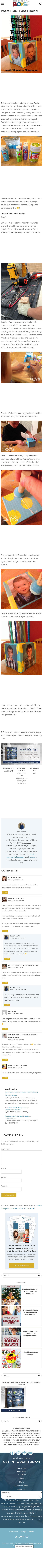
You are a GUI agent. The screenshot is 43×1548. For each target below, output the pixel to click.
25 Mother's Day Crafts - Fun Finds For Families (17, 1116)
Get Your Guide (21, 1265)
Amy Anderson (15, 1065)
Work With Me (21, 1486)
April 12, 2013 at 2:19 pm (16, 880)
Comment (5, 1149)
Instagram (32, 857)
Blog (21, 1478)
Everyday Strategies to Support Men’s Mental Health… (30, 1312)
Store (21, 1482)
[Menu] (2, 4)
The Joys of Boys (21, 4)
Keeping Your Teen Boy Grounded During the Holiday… (30, 1333)
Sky (9, 1011)
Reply (5, 892)
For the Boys (21, 783)
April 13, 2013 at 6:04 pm (18, 989)
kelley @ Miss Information (21, 965)
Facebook (20, 857)
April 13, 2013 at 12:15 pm (18, 938)
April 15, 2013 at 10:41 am (16, 1039)
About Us (21, 1474)
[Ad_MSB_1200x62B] (21, 763)
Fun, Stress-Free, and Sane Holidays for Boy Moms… (30, 1291)
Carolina (12, 878)
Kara (12, 936)
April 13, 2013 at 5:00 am (16, 900)
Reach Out (21, 1468)
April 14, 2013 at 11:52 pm (16, 1013)
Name (4, 1168)
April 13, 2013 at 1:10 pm (15, 967)
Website (4, 1186)
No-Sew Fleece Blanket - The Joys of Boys (15, 1107)
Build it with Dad (21, 774)
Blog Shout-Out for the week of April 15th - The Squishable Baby (21, 1092)
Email (4, 1177)
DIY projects (21, 781)
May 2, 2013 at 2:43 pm (15, 1067)
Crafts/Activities (21, 778)
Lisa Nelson (14, 898)
